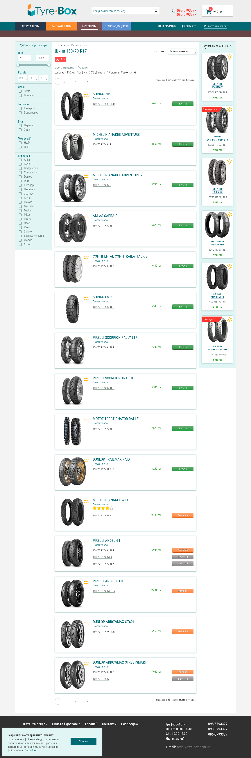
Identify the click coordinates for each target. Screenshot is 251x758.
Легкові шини (30, 26)
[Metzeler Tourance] (217, 172)
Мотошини (89, 26)
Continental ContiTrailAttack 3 (120, 256)
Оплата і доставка (66, 724)
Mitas (27, 214)
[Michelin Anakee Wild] (217, 277)
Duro (27, 181)
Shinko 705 (102, 94)
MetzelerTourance (217, 190)
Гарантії (91, 724)
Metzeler (29, 206)
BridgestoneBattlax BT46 (217, 243)
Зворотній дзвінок (216, 26)
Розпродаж (129, 724)
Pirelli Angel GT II (108, 581)
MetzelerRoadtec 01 (217, 86)
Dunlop (28, 176)
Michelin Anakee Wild (111, 500)
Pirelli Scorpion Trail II (113, 378)
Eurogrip (29, 185)
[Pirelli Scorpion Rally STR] (217, 120)
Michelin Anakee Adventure (116, 134)
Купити (183, 103)
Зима (27, 91)
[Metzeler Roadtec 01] (217, 67)
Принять (83, 741)
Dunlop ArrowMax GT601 (114, 621)
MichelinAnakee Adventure (217, 348)
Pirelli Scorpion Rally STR (115, 337)
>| (87, 81)
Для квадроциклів (116, 26)
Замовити (183, 515)
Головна (60, 45)
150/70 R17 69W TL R (104, 591)
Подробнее (30, 750)
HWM (27, 142)
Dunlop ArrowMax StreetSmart (120, 662)
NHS (26, 147)
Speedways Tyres (34, 236)
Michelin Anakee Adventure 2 (117, 175)
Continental (30, 172)
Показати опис (100, 98)
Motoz (27, 219)
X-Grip (27, 244)
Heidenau (29, 189)
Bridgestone (31, 168)
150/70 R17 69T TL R (103, 469)
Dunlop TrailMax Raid (111, 459)
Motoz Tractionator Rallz (116, 418)
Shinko (28, 231)
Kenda (27, 198)
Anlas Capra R (105, 215)
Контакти (189, 26)
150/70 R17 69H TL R (104, 103)
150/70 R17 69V (101, 678)
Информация (167, 26)
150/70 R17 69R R (102, 515)
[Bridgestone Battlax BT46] (217, 224)
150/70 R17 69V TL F (103, 563)
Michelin (28, 210)
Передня (29, 125)
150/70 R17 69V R (102, 144)
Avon (27, 164)
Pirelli (27, 227)
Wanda (28, 240)
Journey (28, 193)
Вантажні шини (61, 26)
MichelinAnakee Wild (217, 295)
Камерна (29, 108)
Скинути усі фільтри (35, 45)
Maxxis (28, 202)
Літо (62, 59)
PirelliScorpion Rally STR (217, 138)
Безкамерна (31, 112)
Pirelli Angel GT (106, 540)
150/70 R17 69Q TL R (103, 306)
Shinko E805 (102, 297)
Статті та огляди (34, 724)
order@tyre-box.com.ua (194, 747)
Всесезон (29, 95)
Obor (27, 223)
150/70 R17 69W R (102, 557)
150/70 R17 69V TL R (103, 225)
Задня (27, 129)
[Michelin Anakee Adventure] (217, 329)
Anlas (27, 159)
